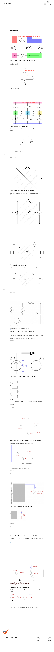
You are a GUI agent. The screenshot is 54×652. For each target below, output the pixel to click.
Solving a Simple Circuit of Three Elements (22, 191)
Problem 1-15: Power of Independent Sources (23, 376)
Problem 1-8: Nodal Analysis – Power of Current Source (25, 440)
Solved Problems (7, 3)
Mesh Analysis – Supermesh (18, 326)
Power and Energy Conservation (19, 265)
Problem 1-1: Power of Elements (19, 587)
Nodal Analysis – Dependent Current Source (22, 60)
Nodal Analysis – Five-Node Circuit (19, 126)
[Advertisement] (27, 18)
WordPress (49, 648)
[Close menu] (48, 2)
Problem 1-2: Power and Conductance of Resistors (24, 536)
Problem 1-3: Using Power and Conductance (22, 506)
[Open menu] (45, 3)
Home (50, 4)
